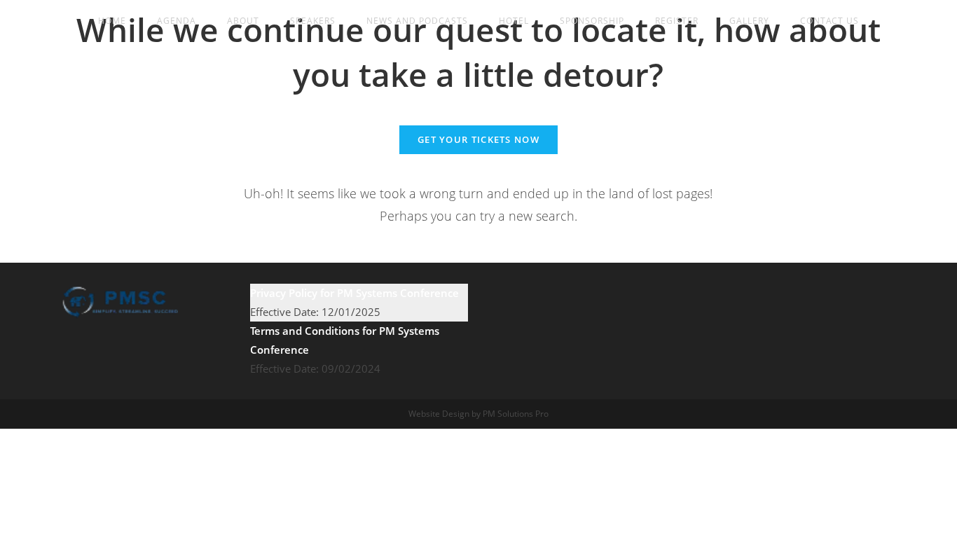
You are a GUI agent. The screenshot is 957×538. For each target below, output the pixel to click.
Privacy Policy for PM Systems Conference (354, 293)
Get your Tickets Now (478, 139)
